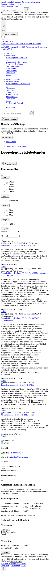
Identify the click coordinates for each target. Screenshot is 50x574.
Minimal (10, 231)
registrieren (9, 41)
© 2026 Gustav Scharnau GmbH (13, 564)
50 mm (11, 189)
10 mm (11, 182)
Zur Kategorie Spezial (14, 103)
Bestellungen (36, 44)
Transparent (13, 201)
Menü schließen (11, 35)
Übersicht (5, 44)
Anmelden (5, 39)
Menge (4, 220)
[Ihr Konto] (3, 30)
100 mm (12, 191)
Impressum (5, 566)
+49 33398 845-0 (16, 453)
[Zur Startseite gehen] (9, 6)
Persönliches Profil (16, 44)
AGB (23, 566)
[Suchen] (26, 9)
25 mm (11, 187)
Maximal (10, 236)
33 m (11, 215)
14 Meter (12, 224)
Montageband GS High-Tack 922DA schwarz (18, 245)
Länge (4, 205)
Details (3, 267)
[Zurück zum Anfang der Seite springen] (3, 569)
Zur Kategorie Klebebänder (16, 58)
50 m (11, 212)
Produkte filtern (10, 164)
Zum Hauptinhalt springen (11, 2)
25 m (11, 210)
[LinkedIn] (7, 443)
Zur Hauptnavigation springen (20, 3)
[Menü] (3, 22)
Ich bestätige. (7, 137)
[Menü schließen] (7, 60)
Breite (4, 177)
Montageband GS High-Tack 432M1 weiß (17, 415)
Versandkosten (16, 561)
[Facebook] (5, 443)
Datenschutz (15, 566)
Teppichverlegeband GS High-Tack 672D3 (17, 385)
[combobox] (12, 10)
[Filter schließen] (2, 175)
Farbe (4, 196)
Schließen (5, 552)
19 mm (11, 184)
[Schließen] (2, 480)
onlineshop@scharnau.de (18, 457)
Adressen (27, 44)
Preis (4, 229)
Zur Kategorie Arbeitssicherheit (18, 84)
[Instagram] (2, 443)
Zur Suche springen (29, 2)
